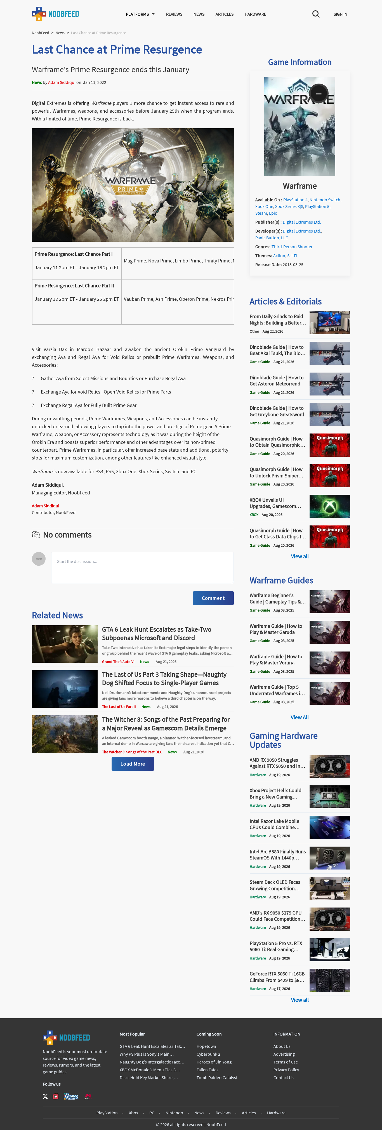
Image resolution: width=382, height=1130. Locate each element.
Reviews (174, 14)
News (199, 14)
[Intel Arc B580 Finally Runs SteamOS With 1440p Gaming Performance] (330, 868)
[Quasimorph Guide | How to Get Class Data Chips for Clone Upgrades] (330, 546)
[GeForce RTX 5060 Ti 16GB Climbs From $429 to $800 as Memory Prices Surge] (330, 990)
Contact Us (283, 1077)
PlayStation (107, 1112)
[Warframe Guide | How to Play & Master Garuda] (330, 642)
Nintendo (174, 1112)
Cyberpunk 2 (208, 1054)
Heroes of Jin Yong (214, 1062)
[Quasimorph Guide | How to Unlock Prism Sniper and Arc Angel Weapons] (330, 485)
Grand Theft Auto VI (118, 661)
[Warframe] (299, 174)
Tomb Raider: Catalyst (217, 1077)
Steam (261, 213)
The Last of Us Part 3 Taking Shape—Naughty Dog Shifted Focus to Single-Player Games (164, 678)
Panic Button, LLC (271, 237)
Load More (133, 764)
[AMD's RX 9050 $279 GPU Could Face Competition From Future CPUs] (330, 929)
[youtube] (55, 1096)
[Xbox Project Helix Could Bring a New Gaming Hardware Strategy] (330, 806)
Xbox (133, 1112)
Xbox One (264, 206)
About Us (282, 1046)
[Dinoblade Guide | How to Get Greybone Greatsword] (330, 424)
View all (300, 556)
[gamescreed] (71, 1096)
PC (151, 1112)
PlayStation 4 (295, 199)
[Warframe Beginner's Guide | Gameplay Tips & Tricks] (330, 611)
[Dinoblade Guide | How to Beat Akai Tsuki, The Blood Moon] (330, 363)
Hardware (255, 14)
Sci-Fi (292, 255)
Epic (273, 213)
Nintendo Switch (325, 199)
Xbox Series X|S (289, 206)
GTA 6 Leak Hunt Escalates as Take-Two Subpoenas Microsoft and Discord (156, 633)
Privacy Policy (286, 1069)
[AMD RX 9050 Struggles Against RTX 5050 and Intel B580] (330, 776)
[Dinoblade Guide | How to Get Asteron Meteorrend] (330, 394)
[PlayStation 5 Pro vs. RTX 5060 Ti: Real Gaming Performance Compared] (330, 959)
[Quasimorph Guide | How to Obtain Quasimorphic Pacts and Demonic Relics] (330, 455)
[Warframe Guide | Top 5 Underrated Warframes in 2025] (330, 703)
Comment (213, 598)
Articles (225, 14)
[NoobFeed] (55, 14)
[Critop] (88, 1096)
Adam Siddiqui (62, 82)
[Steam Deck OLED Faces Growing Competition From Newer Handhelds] (330, 898)
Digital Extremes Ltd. (302, 222)
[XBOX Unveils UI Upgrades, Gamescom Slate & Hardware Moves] (330, 516)
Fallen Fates (207, 1069)
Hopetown (206, 1046)
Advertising (284, 1054)
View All (300, 717)
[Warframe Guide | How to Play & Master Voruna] (330, 673)
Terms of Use (285, 1062)
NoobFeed (40, 32)
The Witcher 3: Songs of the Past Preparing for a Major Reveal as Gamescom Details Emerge (166, 723)
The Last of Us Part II (119, 706)
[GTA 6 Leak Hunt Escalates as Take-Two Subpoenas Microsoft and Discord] (65, 661)
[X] (45, 1096)
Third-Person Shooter (292, 246)
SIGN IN (340, 14)
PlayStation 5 (317, 206)
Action (279, 255)
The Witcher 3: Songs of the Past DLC (132, 751)
